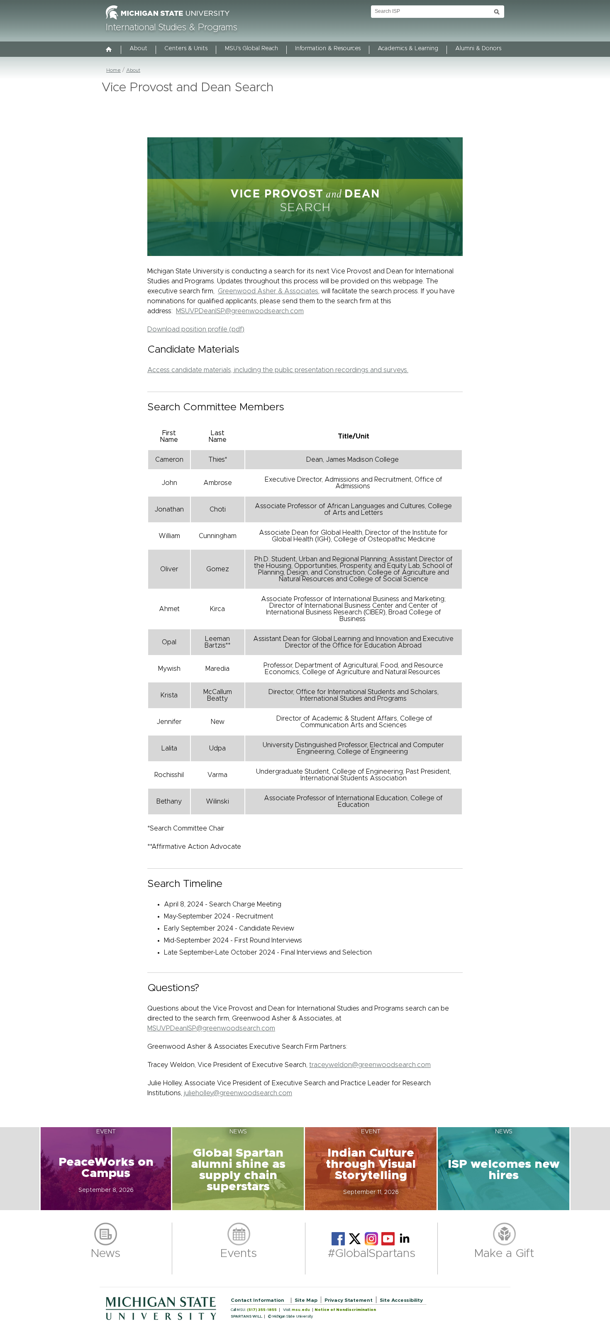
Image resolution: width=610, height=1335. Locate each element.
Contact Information (257, 1300)
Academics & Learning (408, 48)
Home (113, 70)
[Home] (109, 50)
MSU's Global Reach (251, 48)
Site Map (306, 1300)
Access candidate (277, 370)
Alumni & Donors (478, 48)
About (138, 48)
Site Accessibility (401, 1300)
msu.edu (301, 1310)
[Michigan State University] (167, 20)
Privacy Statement (349, 1300)
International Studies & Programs (171, 27)
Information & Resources (328, 48)
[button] (105, 1168)
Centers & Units (185, 48)
